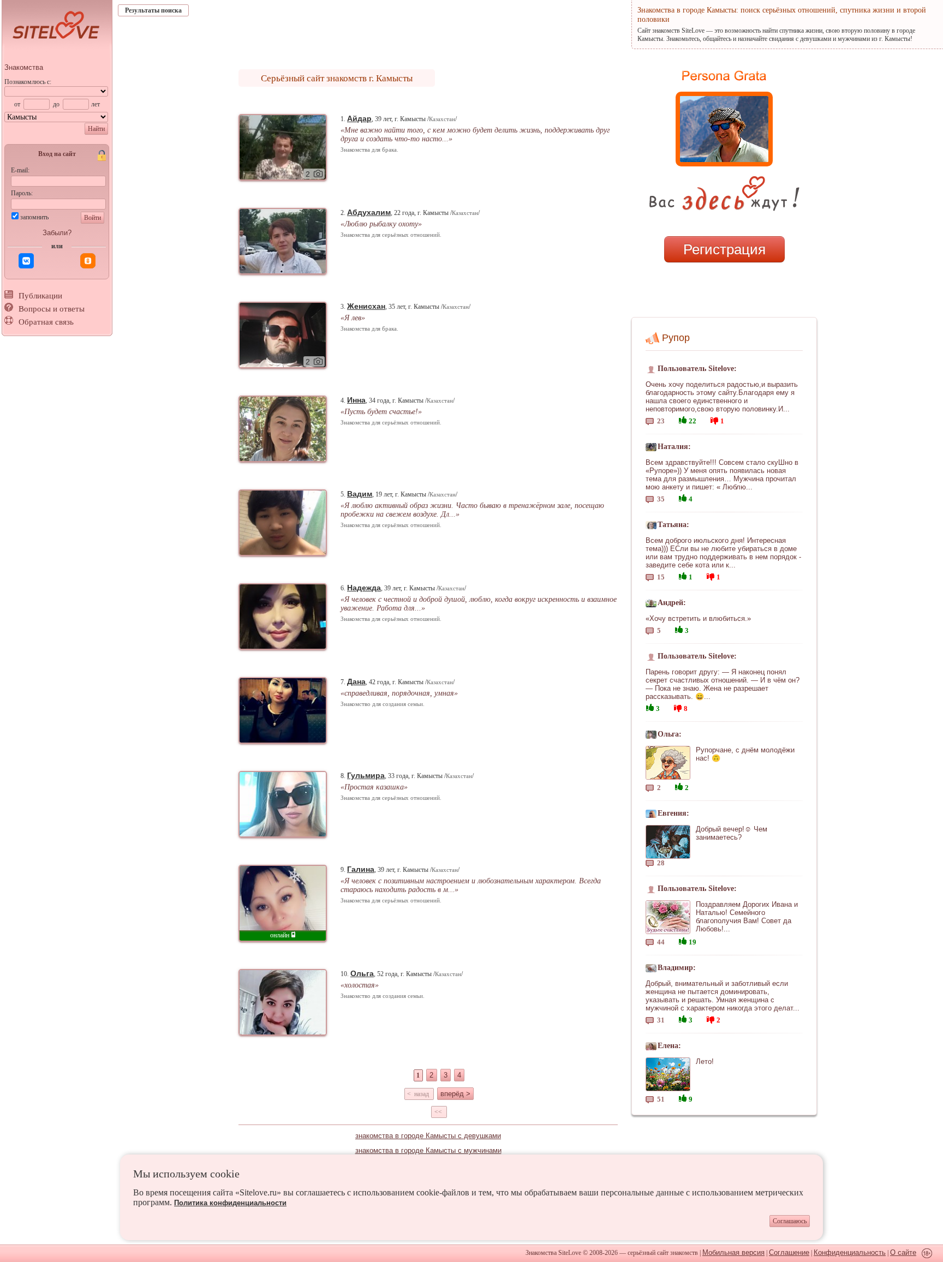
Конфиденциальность (850, 1252)
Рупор (676, 337)
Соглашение (789, 1252)
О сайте (903, 1252)
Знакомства (23, 67)
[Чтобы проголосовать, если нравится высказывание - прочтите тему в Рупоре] (682, 419)
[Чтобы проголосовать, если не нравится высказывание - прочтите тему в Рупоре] (714, 419)
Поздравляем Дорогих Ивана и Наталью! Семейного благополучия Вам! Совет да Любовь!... (747, 916)
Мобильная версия (733, 1252)
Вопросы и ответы (52, 308)
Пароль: (22, 193)
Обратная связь (46, 322)
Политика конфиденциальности (230, 1203)
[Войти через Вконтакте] (26, 260)
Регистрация (724, 249)
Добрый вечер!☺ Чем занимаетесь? (731, 833)
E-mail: (20, 170)
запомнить (34, 217)
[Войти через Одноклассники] (88, 260)
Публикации (40, 295)
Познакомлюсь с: (27, 82)
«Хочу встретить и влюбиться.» (698, 618)
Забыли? (57, 233)
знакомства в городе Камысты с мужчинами (428, 1150)
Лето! (705, 1061)
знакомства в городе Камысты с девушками (428, 1136)
